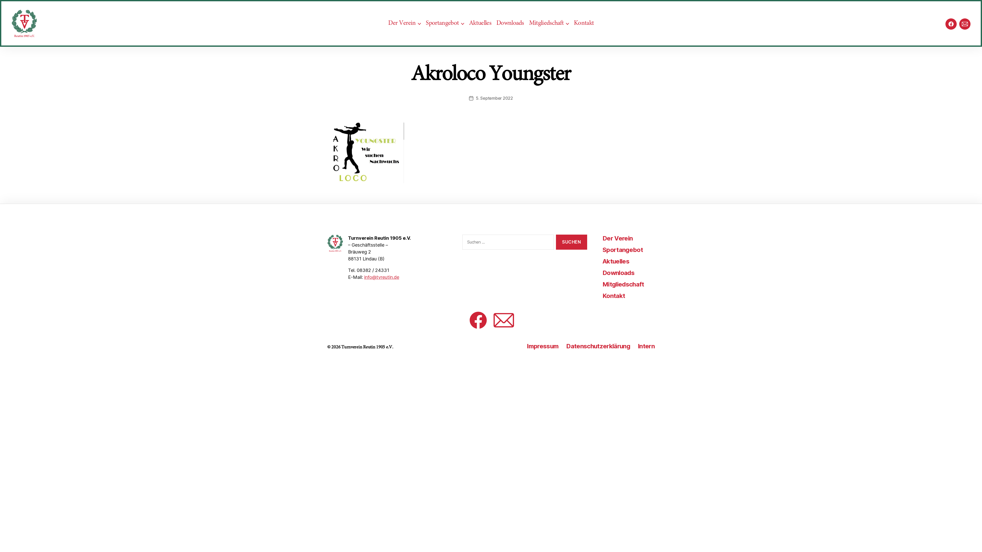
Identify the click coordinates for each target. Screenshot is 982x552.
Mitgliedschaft (546, 23)
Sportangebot (442, 23)
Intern (646, 346)
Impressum (543, 346)
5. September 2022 (494, 98)
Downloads (510, 23)
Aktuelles (480, 23)
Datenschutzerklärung (598, 346)
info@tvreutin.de (381, 277)
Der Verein (402, 23)
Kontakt (584, 23)
